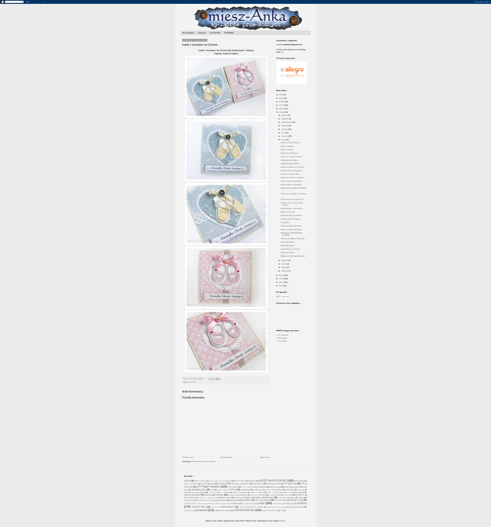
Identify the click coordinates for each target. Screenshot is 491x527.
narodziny (290, 498)
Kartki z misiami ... (288, 150)
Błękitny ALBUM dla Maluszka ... (294, 256)
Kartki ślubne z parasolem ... (292, 185)
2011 (281, 286)
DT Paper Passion (208, 486)
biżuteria (251, 481)
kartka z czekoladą (290, 492)
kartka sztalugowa (240, 492)
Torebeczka (288, 503)
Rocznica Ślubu (280, 500)
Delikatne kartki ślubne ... (291, 164)
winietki (260, 507)
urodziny (301, 503)
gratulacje (245, 490)
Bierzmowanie (240, 481)
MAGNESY (300, 495)
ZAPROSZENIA (244, 510)
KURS (263, 495)
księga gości (254, 495)
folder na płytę (222, 490)
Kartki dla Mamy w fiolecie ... (292, 215)
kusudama (272, 495)
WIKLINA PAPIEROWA (247, 507)
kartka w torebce (257, 492)
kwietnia (284, 260)
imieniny (278, 490)
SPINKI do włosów (214, 503)
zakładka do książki (222, 510)
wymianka (299, 507)
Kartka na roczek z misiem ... (292, 157)
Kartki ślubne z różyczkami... (292, 208)
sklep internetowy (199, 503)
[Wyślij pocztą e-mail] (209, 379)
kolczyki (208, 495)
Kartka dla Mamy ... (288, 246)
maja (283, 140)
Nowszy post (188, 457)
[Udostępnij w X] (214, 379)
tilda (280, 503)
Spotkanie (226, 503)
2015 (281, 112)
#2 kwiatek (282, 338)
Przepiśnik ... (286, 222)
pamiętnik (200, 500)
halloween (269, 490)
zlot (281, 510)
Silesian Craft (295, 500)
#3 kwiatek (282, 341)
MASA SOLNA (189, 498)
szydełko (246, 503)
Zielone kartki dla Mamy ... (291, 219)
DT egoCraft (290, 483)
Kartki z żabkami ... (288, 146)
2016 (281, 109)
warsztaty (214, 507)
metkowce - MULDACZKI (207, 497)
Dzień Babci (232, 487)
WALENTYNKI (198, 507)
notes (300, 498)
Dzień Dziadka (260, 487)
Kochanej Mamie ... (288, 242)
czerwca (284, 136)
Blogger (282, 521)
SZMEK (235, 503)
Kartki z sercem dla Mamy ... (292, 181)
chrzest (193, 382)
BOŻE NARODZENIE (272, 480)
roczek (266, 500)
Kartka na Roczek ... (289, 212)
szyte (254, 503)
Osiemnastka (189, 500)
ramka (258, 500)
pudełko (246, 500)
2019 (281, 98)
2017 (281, 105)
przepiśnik (234, 500)
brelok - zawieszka (191, 484)
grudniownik (258, 490)
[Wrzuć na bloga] (212, 379)
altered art (212, 481)
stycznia (284, 271)
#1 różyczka (283, 335)
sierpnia (284, 129)
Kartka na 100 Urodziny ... (291, 143)
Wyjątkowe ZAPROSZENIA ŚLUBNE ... (291, 234)
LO (290, 495)
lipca (283, 133)
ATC (229, 481)
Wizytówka (270, 507)
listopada (285, 119)
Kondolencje (232, 495)
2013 (281, 279)
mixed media (240, 498)
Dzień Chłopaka (247, 487)
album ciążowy (200, 481)
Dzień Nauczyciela (291, 487)
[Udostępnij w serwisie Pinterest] (219, 379)
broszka (204, 484)
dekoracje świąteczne (240, 484)
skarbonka (187, 503)
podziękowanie (220, 500)
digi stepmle (258, 484)
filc (212, 490)
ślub (262, 503)
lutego (284, 267)
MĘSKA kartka (224, 498)
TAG (274, 503)
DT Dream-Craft (273, 484)
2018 (281, 102)
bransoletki (298, 481)
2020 (281, 95)
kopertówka (243, 495)
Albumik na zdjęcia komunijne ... (294, 238)
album (187, 481)
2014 (281, 275)
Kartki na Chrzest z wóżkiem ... (293, 177)
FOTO (233, 489)
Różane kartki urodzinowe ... (292, 171)
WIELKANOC (227, 507)
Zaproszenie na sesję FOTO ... (293, 199)
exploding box (198, 489)
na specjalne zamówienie (260, 497)
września (285, 126)
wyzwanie (201, 510)
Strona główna (188, 33)
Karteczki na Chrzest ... (290, 153)
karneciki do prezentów (194, 492)
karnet (211, 492)
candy (212, 484)
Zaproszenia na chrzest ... (291, 249)
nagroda (280, 497)
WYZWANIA (229, 33)
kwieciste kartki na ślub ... (291, 174)
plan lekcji (208, 500)
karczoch (301, 490)
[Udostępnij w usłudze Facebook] (216, 379)
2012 (281, 282)
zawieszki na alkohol (269, 510)
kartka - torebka (222, 492)
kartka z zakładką (273, 492)
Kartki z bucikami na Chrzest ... (293, 167)
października (286, 122)
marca (284, 264)
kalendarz (290, 490)
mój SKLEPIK (215, 33)
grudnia (284, 115)
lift (279, 495)
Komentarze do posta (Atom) (203, 461)
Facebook (202, 33)
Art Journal (221, 481)
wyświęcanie (188, 510)
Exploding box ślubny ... (290, 160)
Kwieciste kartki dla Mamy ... (292, 226)
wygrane (288, 507)
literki (284, 495)
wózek (279, 507)
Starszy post (265, 457)
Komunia (219, 495)
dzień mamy (275, 487)
